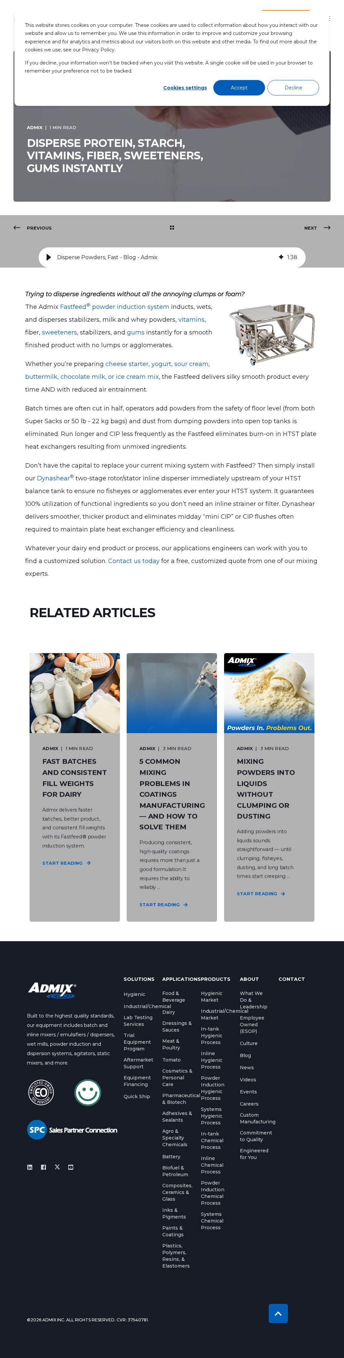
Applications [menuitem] (177, 979)
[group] (172, 257)
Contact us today (133, 561)
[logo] (52, 990)
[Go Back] (172, 228)
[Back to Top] (278, 1313)
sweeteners (59, 332)
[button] (48, 257)
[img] (281, 257)
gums (136, 332)
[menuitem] (134, 994)
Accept (239, 88)
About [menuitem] (249, 979)
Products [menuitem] (215, 979)
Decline (293, 88)
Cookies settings (185, 88)
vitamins (191, 319)
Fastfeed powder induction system (114, 307)
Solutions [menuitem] (139, 979)
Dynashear (55, 478)
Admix (34, 127)
